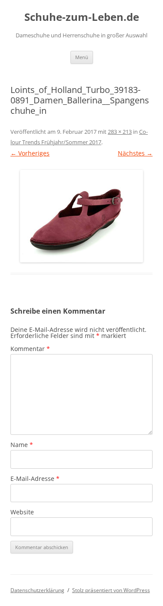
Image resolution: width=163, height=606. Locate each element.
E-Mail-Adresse (35, 478)
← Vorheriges (30, 153)
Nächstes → (135, 153)
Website (22, 512)
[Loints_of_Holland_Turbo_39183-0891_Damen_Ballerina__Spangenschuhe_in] (81, 216)
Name (21, 444)
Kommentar (30, 348)
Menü (81, 57)
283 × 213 (120, 132)
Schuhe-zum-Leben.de (81, 17)
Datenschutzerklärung (37, 590)
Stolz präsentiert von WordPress (111, 590)
